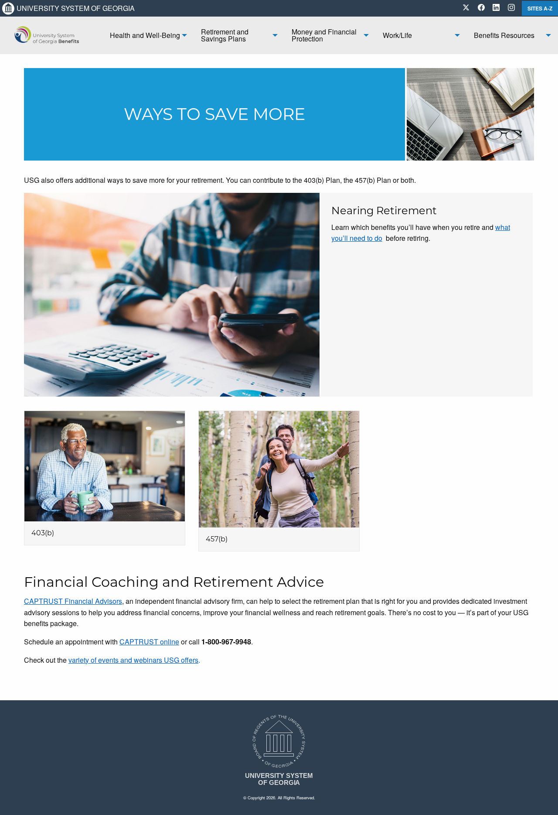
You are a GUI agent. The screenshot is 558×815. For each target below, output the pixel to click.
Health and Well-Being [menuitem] (145, 35)
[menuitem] (51, 35)
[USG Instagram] (511, 8)
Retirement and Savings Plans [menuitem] (224, 35)
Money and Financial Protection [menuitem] (324, 35)
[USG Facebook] (481, 8)
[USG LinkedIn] (496, 8)
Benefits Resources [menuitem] (504, 35)
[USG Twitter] (466, 8)
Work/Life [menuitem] (397, 35)
